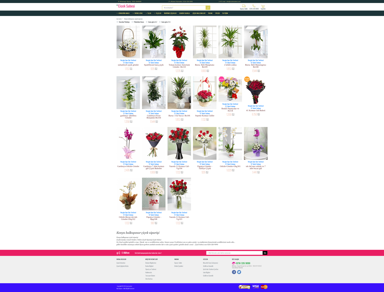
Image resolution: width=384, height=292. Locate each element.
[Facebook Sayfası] (234, 272)
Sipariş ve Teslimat (150, 269)
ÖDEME (210, 13)
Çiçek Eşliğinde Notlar (122, 266)
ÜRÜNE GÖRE (138, 13)
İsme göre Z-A (166, 22)
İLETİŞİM (225, 13)
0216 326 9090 (254, 9)
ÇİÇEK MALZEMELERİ (199, 13)
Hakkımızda (148, 272)
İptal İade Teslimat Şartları (210, 269)
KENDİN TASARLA (184, 13)
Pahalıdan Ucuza (139, 22)
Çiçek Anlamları (120, 263)
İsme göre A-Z (152, 22)
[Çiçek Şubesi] (134, 5)
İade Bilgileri (206, 272)
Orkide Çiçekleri (178, 266)
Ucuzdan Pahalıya (124, 22)
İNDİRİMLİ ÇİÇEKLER (170, 13)
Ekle (265, 253)
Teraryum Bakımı (150, 275)
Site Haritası (148, 279)
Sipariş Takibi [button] (244, 9)
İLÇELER (158, 13)
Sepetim (263, 9)
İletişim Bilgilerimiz (150, 263)
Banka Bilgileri (149, 266)
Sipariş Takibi (178, 263)
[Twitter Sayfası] (239, 272)
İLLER (149, 13)
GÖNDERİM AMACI (124, 13)
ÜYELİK (217, 13)
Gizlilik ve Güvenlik (208, 266)
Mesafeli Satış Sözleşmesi (210, 263)
